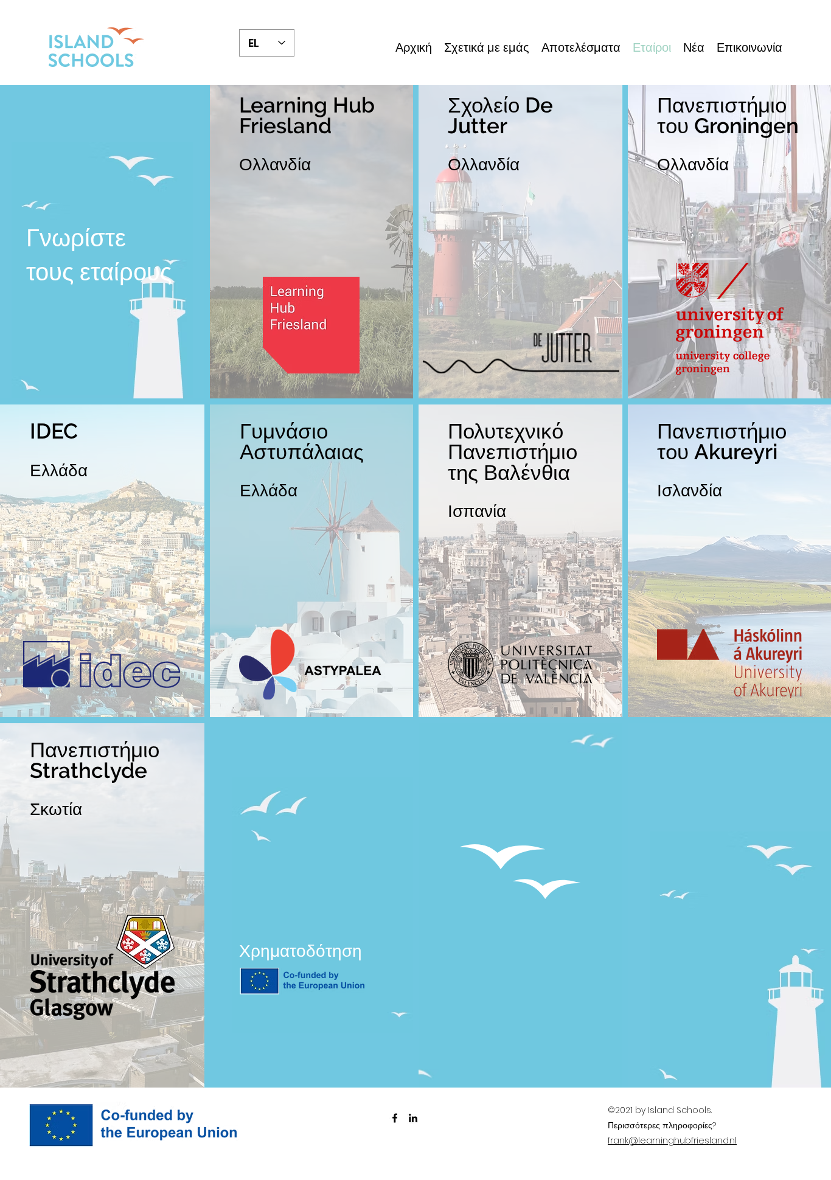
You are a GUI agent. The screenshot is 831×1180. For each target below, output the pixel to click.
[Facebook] (395, 1118)
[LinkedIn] (413, 1118)
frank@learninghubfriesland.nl (672, 1140)
